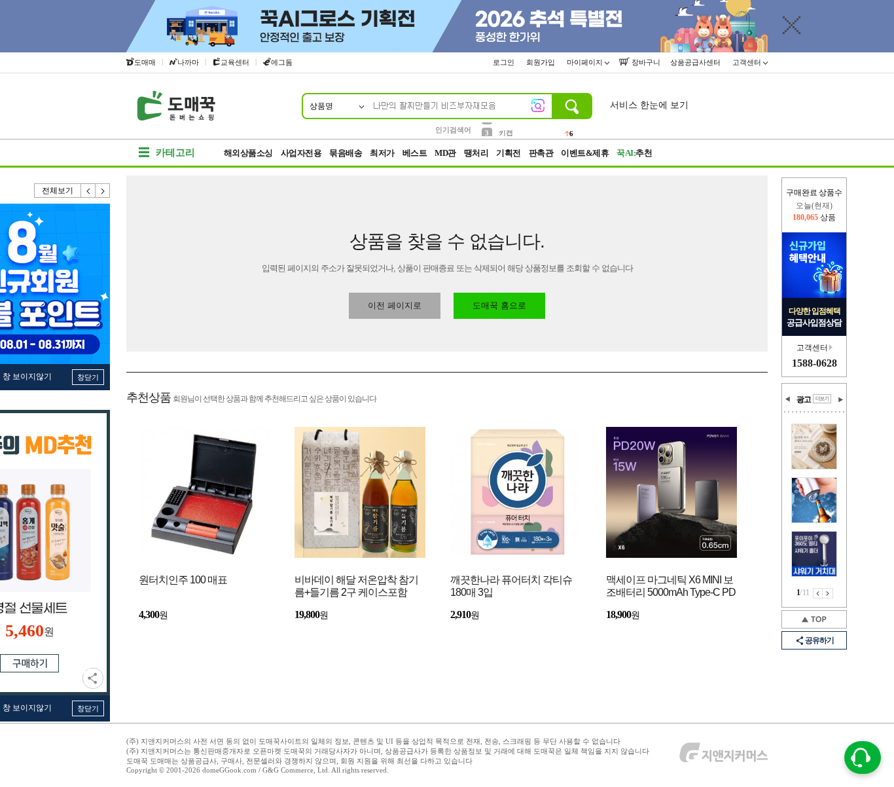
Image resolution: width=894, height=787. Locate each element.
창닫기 (88, 377)
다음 (103, 190)
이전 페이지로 (394, 305)
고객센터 (747, 62)
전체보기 (57, 190)
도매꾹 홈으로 (499, 305)
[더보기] (822, 398)
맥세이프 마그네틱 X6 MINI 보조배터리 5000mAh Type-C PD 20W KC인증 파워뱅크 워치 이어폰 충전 (671, 587)
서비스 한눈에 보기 (649, 105)
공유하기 (92, 678)
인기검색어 (453, 130)
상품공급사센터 (696, 62)
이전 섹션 (788, 399)
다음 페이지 (828, 593)
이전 (88, 190)
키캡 (506, 129)
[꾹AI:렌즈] (538, 105)
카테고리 (175, 152)
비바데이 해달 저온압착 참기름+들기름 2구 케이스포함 (356, 586)
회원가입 (541, 62)
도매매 (145, 62)
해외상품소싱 (248, 153)
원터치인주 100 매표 (183, 579)
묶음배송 (345, 153)
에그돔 (282, 62)
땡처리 (476, 153)
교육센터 (235, 62)
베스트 (414, 153)
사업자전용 (301, 153)
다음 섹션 (840, 399)
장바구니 (645, 62)
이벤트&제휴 (585, 153)
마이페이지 (586, 62)
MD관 (445, 153)
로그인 (504, 62)
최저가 (382, 153)
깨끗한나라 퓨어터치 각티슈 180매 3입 (511, 586)
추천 (634, 153)
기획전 (508, 153)
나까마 (188, 62)
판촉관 (541, 153)
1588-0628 (814, 363)
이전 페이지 (818, 593)
